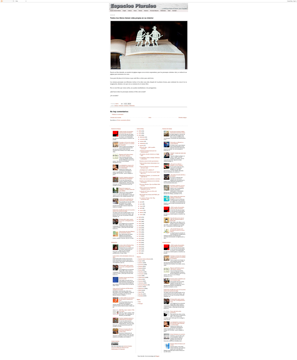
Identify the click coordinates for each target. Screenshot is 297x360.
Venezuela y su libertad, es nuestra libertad (176, 143)
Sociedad (174, 10)
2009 (140, 246)
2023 (140, 217)
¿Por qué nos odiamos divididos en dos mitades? (176, 164)
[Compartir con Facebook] (129, 103)
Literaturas (126, 105)
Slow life (140, 294)
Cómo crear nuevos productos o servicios (150, 178)
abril (141, 208)
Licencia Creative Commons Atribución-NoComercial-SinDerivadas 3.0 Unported (121, 347)
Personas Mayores (154, 10)
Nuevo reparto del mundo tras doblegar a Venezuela (177, 197)
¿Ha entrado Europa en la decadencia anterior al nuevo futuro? (177, 230)
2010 (140, 244)
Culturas (130, 10)
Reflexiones (163, 10)
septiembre (143, 143)
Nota (139, 301)
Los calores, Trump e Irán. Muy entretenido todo (147, 198)
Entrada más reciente (116, 117)
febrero (142, 212)
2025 (140, 133)
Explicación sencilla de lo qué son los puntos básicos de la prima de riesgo (124, 210)
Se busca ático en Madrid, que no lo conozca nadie (177, 279)
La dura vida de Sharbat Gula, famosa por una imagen (126, 245)
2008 (140, 249)
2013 (140, 238)
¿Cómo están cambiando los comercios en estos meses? (126, 199)
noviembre (142, 139)
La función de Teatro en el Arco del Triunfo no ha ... (148, 192)
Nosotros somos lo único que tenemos (149, 161)
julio (141, 202)
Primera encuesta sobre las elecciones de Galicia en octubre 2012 (126, 330)
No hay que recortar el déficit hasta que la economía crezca (177, 132)
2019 (140, 225)
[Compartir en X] (127, 103)
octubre (142, 141)
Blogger (157, 356)
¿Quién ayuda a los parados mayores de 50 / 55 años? (126, 132)
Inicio (150, 117)
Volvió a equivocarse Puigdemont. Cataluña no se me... (148, 188)
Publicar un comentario (117, 114)
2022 (140, 219)
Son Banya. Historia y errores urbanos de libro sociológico (177, 186)
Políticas (140, 286)
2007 (140, 251)
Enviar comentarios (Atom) (123, 120)
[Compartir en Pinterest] (130, 103)
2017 (140, 229)
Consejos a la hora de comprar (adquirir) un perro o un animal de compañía (126, 144)
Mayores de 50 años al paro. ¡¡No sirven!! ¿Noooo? (126, 155)
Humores (146, 10)
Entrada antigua (182, 117)
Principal (140, 303)
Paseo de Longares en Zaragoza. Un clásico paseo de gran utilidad (126, 189)
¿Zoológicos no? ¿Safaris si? (147, 170)
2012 (140, 240)
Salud (169, 10)
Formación (121, 105)
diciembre (142, 137)
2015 (140, 234)
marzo (141, 210)
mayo (141, 206)
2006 (140, 253)
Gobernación (141, 277)
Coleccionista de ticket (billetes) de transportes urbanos (127, 232)
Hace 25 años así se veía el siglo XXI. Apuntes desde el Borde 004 (177, 219)
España (140, 268)
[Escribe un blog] (126, 103)
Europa (140, 270)
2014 (140, 236)
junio (141, 204)
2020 (140, 223)
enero (141, 214)
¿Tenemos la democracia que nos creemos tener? (148, 151)
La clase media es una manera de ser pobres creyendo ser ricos (126, 299)
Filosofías (140, 272)
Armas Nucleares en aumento (177, 334)
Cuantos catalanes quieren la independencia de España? (126, 178)
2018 (140, 227)
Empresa (140, 266)
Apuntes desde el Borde (115, 10)
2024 (140, 135)
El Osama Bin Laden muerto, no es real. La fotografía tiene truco (126, 221)
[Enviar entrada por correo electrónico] (122, 103)
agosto (142, 145)
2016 (140, 232)
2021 (140, 221)
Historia (140, 10)
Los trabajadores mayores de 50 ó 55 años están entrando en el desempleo (126, 167)
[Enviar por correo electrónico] (124, 103)
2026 (140, 131)
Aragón (124, 10)
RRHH (139, 290)
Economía (140, 264)
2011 (140, 242)
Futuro (135, 10)
